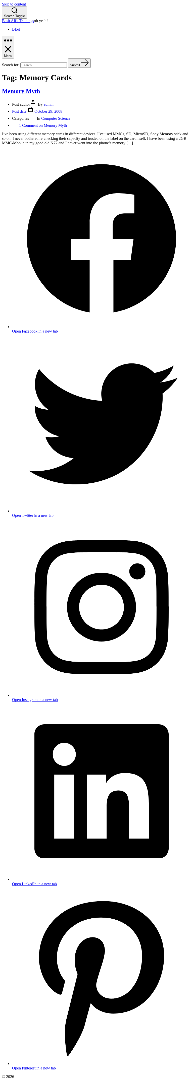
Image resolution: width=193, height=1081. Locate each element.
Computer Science (55, 118)
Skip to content (14, 4)
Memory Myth (21, 91)
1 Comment (43, 125)
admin (49, 104)
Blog (16, 29)
